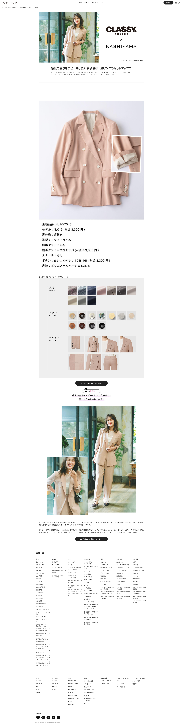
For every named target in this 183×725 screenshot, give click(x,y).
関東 (37, 559)
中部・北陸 (87, 559)
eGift (117, 681)
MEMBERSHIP (71, 690)
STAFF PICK (71, 693)
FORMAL (38, 687)
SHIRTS (38, 693)
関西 (101, 559)
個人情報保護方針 (89, 693)
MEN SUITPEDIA (72, 695)
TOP (2, 7)
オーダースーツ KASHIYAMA (10, 3)
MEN (37, 678)
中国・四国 (119, 559)
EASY (37, 690)
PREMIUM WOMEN (73, 684)
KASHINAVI (71, 704)
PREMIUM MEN (72, 681)
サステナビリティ (120, 684)
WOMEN (55, 678)
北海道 (54, 559)
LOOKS (70, 687)
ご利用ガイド (87, 684)
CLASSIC (38, 681)
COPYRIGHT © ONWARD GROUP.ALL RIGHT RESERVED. (48, 722)
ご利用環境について (89, 690)
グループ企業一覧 (120, 687)
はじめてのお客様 (88, 681)
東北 (69, 559)
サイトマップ (87, 703)
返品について (87, 687)
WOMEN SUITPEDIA (73, 699)
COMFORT (39, 684)
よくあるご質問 (136, 681)
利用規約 (86, 696)
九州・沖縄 (135, 559)
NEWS (70, 701)
